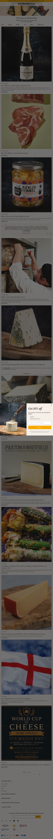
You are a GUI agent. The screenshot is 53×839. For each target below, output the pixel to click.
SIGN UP (39, 427)
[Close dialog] (51, 405)
